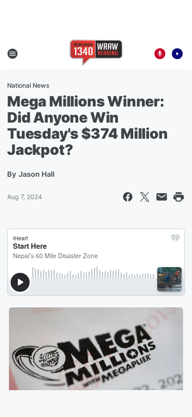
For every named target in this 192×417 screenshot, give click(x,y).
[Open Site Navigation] (12, 53)
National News (28, 85)
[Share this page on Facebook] (127, 197)
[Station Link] (96, 53)
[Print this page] (178, 197)
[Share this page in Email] (161, 197)
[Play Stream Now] (177, 53)
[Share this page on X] (144, 197)
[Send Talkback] (159, 53)
